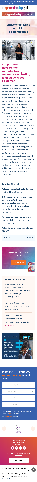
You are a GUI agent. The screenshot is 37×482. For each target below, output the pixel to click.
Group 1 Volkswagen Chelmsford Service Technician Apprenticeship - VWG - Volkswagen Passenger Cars (17, 290)
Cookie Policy (7, 479)
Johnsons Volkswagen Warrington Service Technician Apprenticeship (17, 321)
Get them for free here (21, 3)
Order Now (18, 262)
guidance (8, 416)
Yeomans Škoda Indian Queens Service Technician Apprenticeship (17, 306)
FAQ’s (11, 414)
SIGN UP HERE (17, 460)
